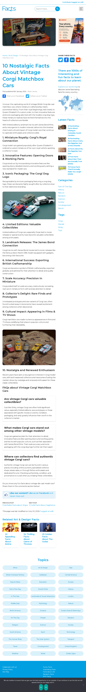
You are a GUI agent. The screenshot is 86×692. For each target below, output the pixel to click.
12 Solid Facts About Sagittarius (42, 505)
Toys (60, 230)
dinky (60, 227)
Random (61, 196)
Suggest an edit (77, 2)
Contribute (66, 2)
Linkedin (72, 60)
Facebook (66, 60)
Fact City (9, 8)
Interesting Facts (49, 669)
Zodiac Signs (71, 653)
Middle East (15, 603)
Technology (71, 632)
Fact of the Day (65, 187)
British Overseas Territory (15, 575)
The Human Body (15, 639)
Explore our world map (68, 87)
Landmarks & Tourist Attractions (43, 596)
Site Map (6, 672)
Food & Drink (43, 589)
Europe (71, 582)
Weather (15, 653)
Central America (71, 575)
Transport (70, 639)
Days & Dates (15, 582)
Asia (70, 568)
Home (5, 55)
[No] (83, 685)
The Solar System (43, 639)
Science (61, 199)
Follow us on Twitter (38, 96)
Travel (15, 646)
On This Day (15, 618)
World (60, 208)
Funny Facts (47, 667)
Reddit (78, 60)
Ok (41, 687)
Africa (15, 568)
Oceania (43, 611)
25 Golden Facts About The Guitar (47, 538)
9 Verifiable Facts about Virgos (15, 505)
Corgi (60, 221)
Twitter (60, 60)
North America (15, 611)
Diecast (61, 224)
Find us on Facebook (15, 96)
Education (43, 582)
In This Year (15, 596)
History (61, 190)
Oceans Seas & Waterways (71, 611)
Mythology (43, 603)
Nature (61, 193)
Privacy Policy (8, 669)
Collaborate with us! (10, 667)
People (43, 618)
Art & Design (13, 55)
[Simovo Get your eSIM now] (70, 43)
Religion (15, 625)
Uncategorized (64, 205)
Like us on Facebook (39, 493)
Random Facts (48, 674)
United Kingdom (71, 646)
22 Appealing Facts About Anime (10, 539)
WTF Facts (47, 676)
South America (15, 632)
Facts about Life (49, 672)
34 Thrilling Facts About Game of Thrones (29, 539)
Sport (43, 632)
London (71, 596)
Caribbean (43, 575)
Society (61, 202)
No (46, 687)
